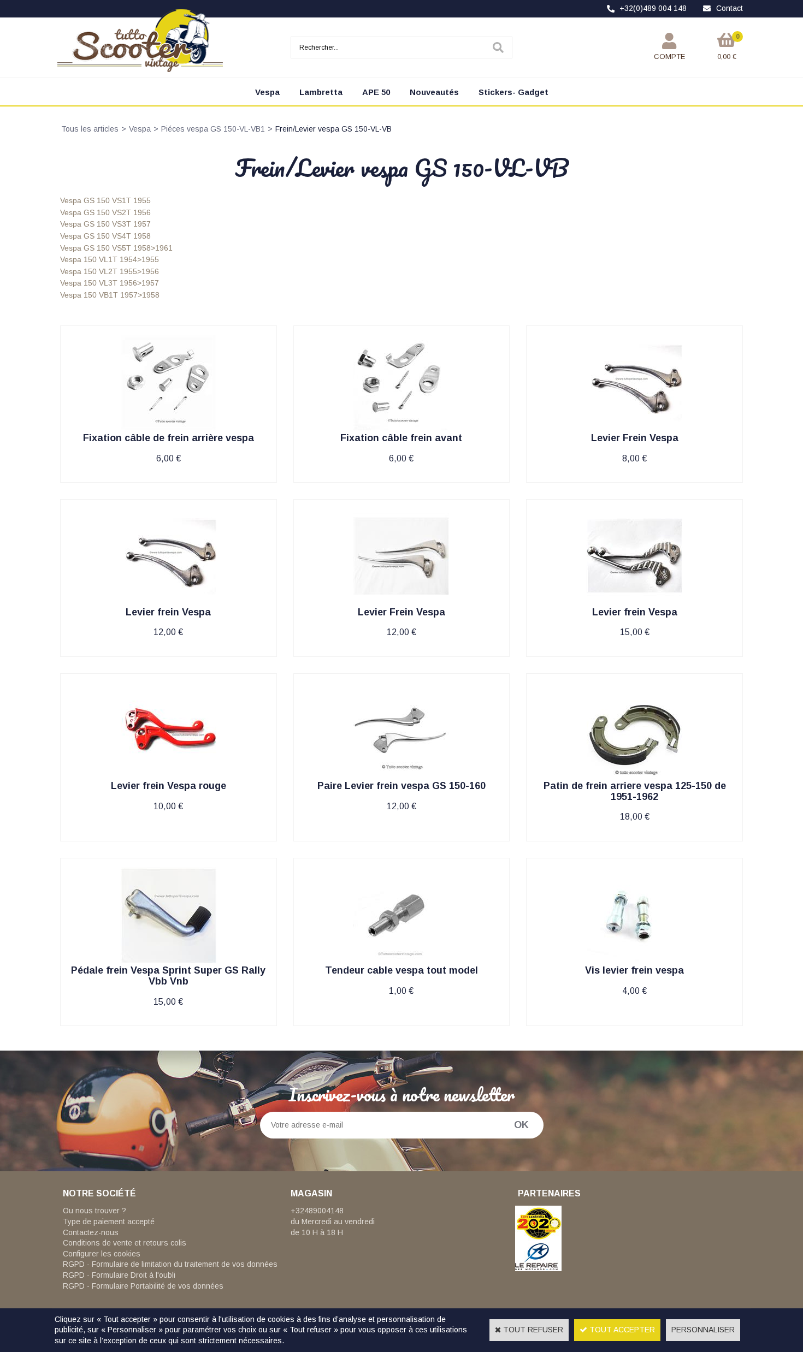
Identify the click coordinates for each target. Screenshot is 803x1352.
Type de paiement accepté (109, 1221)
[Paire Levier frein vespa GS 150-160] (401, 776)
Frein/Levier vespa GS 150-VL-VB (333, 128)
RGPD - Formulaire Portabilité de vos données (143, 1286)
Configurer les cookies (101, 1253)
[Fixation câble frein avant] (401, 428)
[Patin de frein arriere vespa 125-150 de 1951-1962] (634, 776)
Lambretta (321, 92)
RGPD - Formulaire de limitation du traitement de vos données (170, 1264)
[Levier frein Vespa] (168, 601)
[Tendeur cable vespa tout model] (401, 960)
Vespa (267, 92)
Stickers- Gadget (513, 92)
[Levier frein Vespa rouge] (168, 776)
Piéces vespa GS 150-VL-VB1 (213, 128)
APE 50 (376, 92)
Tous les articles (90, 128)
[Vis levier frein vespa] (634, 960)
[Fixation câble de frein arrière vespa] (168, 428)
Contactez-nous (91, 1232)
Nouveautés (434, 92)
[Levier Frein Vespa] (634, 428)
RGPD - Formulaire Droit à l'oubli (119, 1275)
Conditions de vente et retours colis (124, 1242)
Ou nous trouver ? (94, 1210)
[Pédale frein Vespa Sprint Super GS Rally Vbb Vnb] (168, 960)
